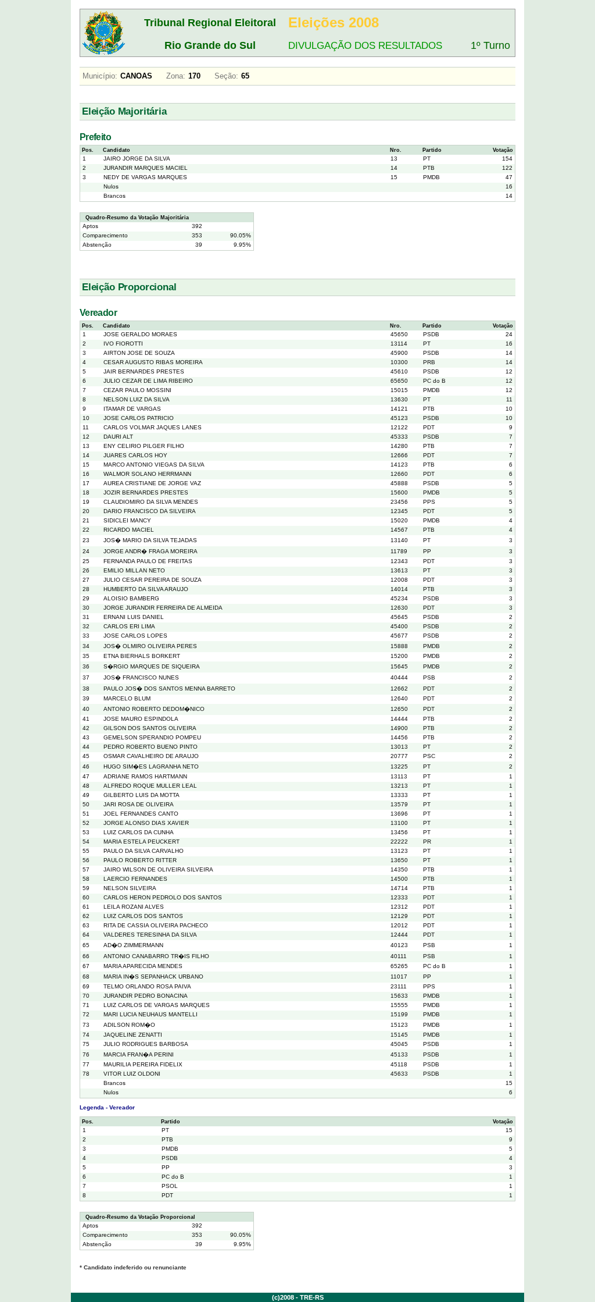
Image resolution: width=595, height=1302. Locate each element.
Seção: (226, 76)
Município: (100, 76)
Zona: (175, 76)
